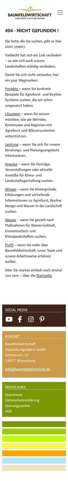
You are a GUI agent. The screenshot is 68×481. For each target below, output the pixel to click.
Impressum (13, 394)
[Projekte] (34, 424)
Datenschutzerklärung (22, 400)
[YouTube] (9, 319)
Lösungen (12, 113)
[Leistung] (34, 439)
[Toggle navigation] (60, 12)
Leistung (11, 144)
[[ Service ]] (34, 475)
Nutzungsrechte (17, 405)
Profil (9, 244)
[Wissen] (34, 453)
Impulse (11, 163)
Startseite (44, 275)
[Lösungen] (34, 431)
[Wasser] (34, 461)
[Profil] (34, 468)
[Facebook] (20, 319)
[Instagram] (31, 319)
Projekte (12, 88)
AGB (8, 411)
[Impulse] (34, 446)
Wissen (10, 189)
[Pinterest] (42, 319)
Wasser (10, 219)
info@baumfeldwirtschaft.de (27, 368)
